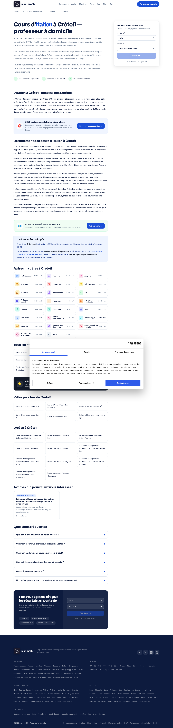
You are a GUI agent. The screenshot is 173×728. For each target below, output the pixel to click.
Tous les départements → (64, 701)
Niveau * (120, 43)
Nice (120, 690)
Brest (143, 698)
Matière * (121, 33)
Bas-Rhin (17, 698)
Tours (149, 698)
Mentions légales (115, 723)
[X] (145, 652)
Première (152, 666)
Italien (52, 12)
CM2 (110, 666)
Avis (98, 4)
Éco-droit (32, 673)
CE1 (95, 666)
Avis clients (42, 714)
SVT (33, 670)
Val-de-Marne (74, 698)
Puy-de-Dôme (73, 694)
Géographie (73, 666)
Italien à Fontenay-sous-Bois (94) (27, 416)
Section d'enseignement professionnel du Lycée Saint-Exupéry (91, 461)
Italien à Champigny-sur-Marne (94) (92, 416)
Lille (100, 694)
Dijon (91, 698)
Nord (15, 690)
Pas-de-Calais (25, 690)
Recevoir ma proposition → (91, 126)
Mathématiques (20, 666)
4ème (129, 666)
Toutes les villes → (145, 701)
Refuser (50, 383)
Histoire (17, 670)
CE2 (99, 666)
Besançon (117, 701)
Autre (76, 677)
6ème (116, 666)
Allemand (47, 666)
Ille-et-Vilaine (26, 694)
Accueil (16, 12)
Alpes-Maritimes (29, 698)
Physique (55, 670)
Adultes (119, 670)
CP (91, 666)
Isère (64, 694)
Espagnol (56, 666)
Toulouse (113, 690)
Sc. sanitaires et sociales (62, 677)
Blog (105, 4)
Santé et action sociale (42, 677)
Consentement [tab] (48, 352)
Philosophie (26, 670)
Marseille (98, 690)
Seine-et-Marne (36, 701)
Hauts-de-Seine (43, 698)
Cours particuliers (34, 12)
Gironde (75, 690)
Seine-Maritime (54, 694)
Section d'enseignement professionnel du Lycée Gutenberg (25, 475)
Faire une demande (148, 4)
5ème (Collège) (22, 352)
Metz (110, 701)
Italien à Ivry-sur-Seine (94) (90, 406)
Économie (17, 673)
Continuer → (85, 613)
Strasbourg (146, 690)
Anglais (39, 666)
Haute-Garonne (63, 690)
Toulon (133, 694)
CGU (126, 723)
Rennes (107, 694)
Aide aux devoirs (43, 670)
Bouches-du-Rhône (40, 690)
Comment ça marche (67, 4)
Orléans (126, 701)
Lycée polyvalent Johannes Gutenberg (58, 474)
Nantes (127, 690)
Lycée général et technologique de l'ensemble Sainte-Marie (28, 436)
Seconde (143, 666)
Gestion (78, 673)
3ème (135, 666)
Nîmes (105, 698)
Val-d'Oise (49, 701)
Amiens (156, 698)
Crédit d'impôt (54, 714)
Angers (98, 698)
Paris (91, 690)
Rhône (52, 690)
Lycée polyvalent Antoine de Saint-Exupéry (90, 436)
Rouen (134, 701)
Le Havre (141, 694)
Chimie (80, 670)
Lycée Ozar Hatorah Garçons (59, 461)
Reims (114, 694)
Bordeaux (93, 694)
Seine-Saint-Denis (59, 698)
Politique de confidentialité (140, 723)
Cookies (156, 723)
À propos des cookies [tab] (124, 352)
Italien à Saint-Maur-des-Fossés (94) (58, 406)
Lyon (106, 690)
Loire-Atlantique (40, 694)
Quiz (111, 4)
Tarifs (92, 4)
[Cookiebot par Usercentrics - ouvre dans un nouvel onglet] (130, 343)
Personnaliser (85, 383)
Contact (102, 714)
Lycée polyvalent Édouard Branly (58, 436)
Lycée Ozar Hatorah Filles (57, 448)
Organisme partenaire (70, 714)
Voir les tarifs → (95, 226)
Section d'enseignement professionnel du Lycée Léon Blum (27, 461)
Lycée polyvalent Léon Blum (27, 448)
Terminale (93, 670)
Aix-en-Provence (132, 698)
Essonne (17, 701)
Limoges (93, 701)
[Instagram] (157, 652)
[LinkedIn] (151, 652)
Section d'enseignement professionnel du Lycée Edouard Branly (92, 448)
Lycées (83, 714)
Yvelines (25, 701)
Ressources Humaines (22, 677)
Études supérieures (106, 670)
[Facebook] (139, 652)
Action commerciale (46, 673)
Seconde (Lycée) (23, 360)
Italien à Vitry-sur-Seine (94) (28, 406)
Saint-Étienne (123, 694)
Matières (82, 4)
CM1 (105, 666)
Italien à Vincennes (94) (57, 416)
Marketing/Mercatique (64, 673)
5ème (122, 666)
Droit (25, 673)
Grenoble (150, 694)
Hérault (16, 694)
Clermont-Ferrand (117, 698)
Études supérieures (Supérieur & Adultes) (28, 368)
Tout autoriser (123, 383)
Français (31, 666)
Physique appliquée (68, 670)
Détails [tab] (86, 352)
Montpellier (136, 690)
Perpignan (102, 701)
